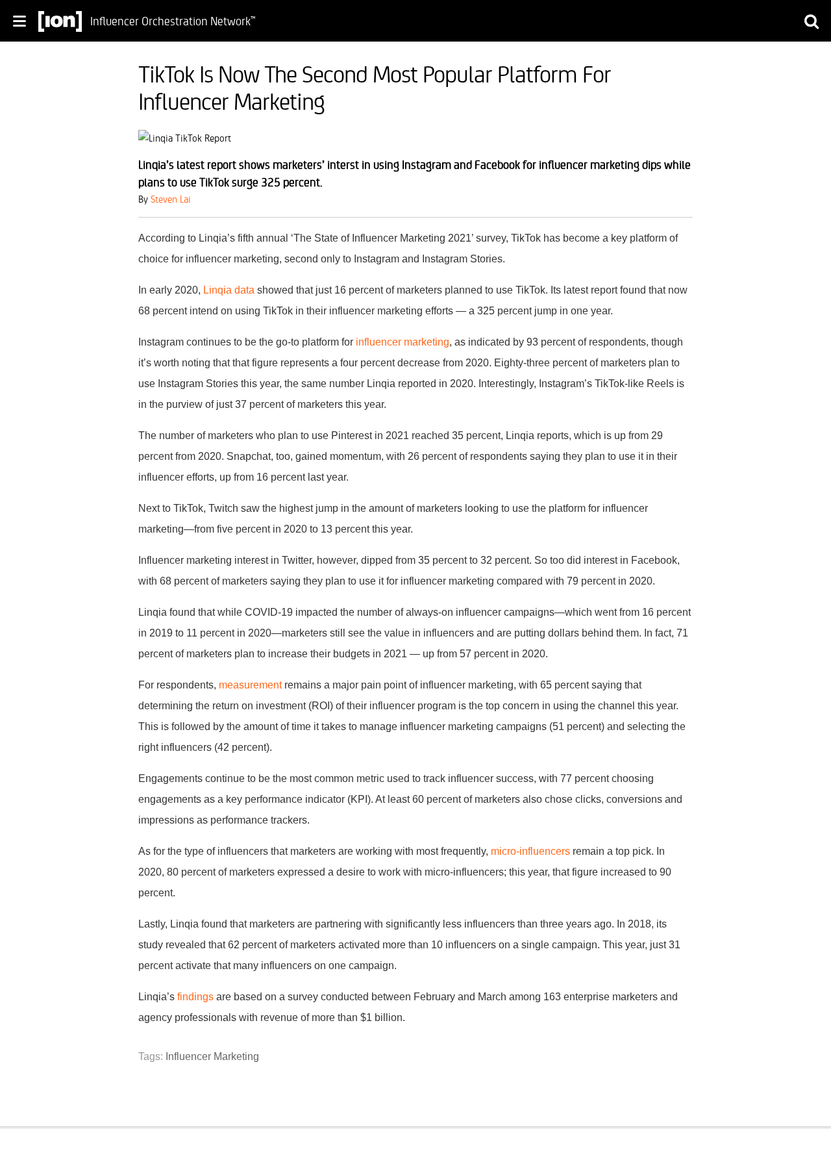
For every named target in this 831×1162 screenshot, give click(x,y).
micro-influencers (530, 851)
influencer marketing (402, 341)
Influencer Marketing (212, 1056)
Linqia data (228, 290)
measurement (250, 684)
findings (195, 996)
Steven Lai (171, 198)
